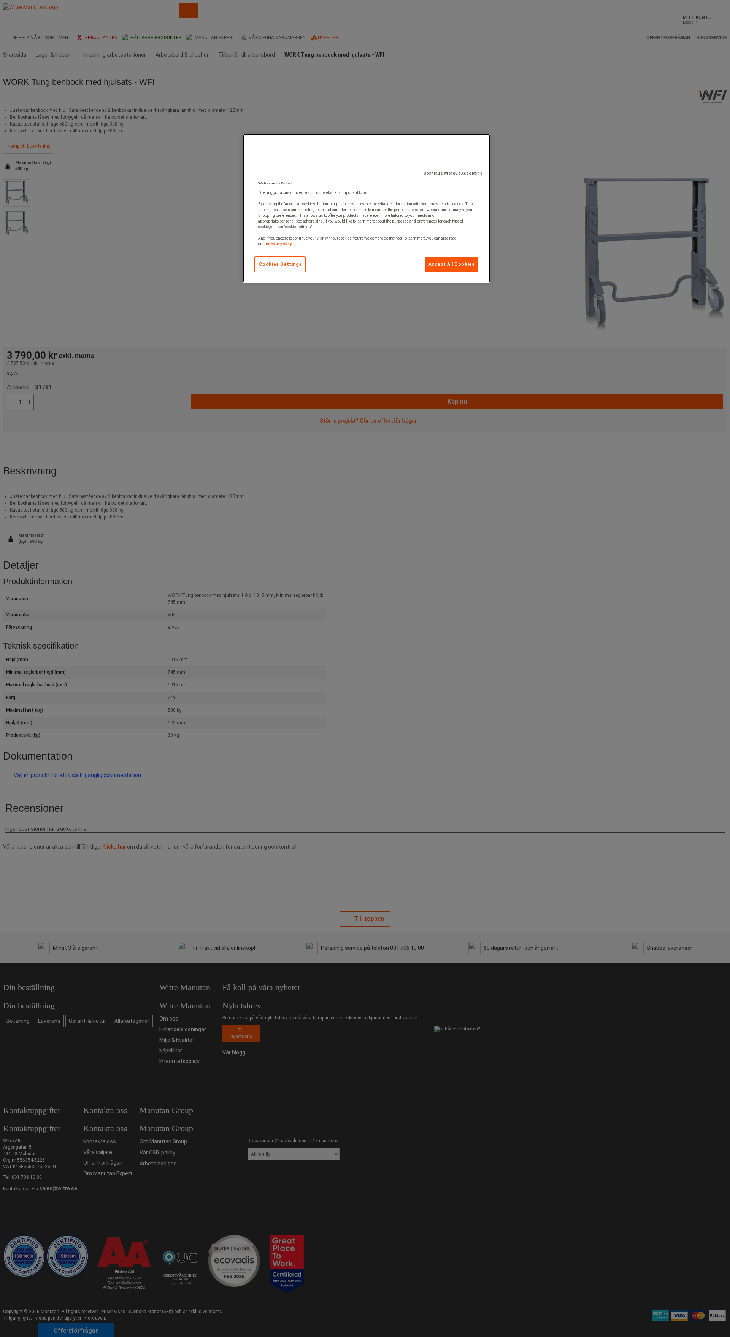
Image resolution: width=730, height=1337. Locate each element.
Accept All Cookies (451, 264)
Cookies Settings (280, 264)
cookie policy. (279, 244)
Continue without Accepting (453, 173)
